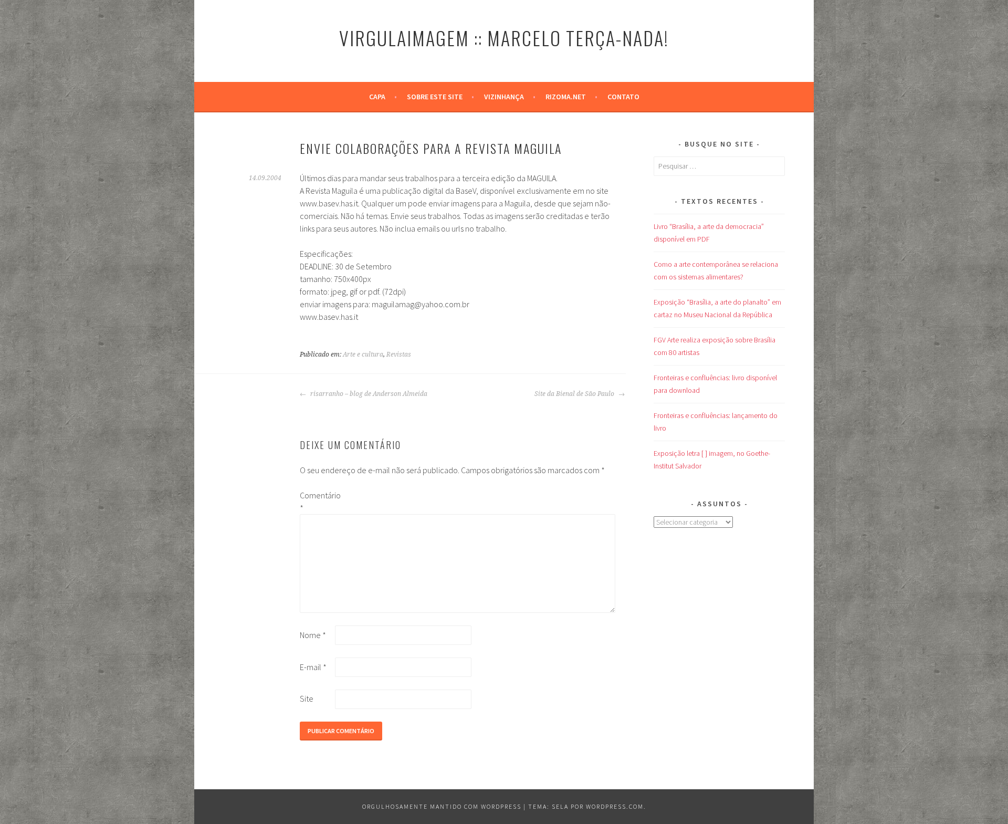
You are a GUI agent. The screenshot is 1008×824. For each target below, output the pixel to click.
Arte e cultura (363, 354)
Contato (623, 96)
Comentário (316, 501)
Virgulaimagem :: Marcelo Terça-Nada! (504, 37)
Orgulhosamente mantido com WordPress (441, 806)
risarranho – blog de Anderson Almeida (368, 394)
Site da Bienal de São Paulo (575, 394)
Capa (377, 96)
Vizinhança (504, 96)
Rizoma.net (565, 96)
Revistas (398, 354)
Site (306, 698)
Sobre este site (435, 96)
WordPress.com (615, 806)
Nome (313, 635)
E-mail (313, 667)
